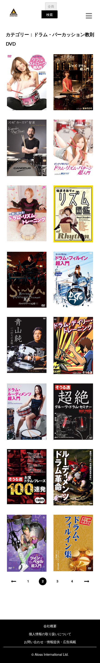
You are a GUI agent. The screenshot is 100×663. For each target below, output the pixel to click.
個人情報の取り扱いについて (50, 633)
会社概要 (50, 626)
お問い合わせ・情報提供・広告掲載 (50, 641)
